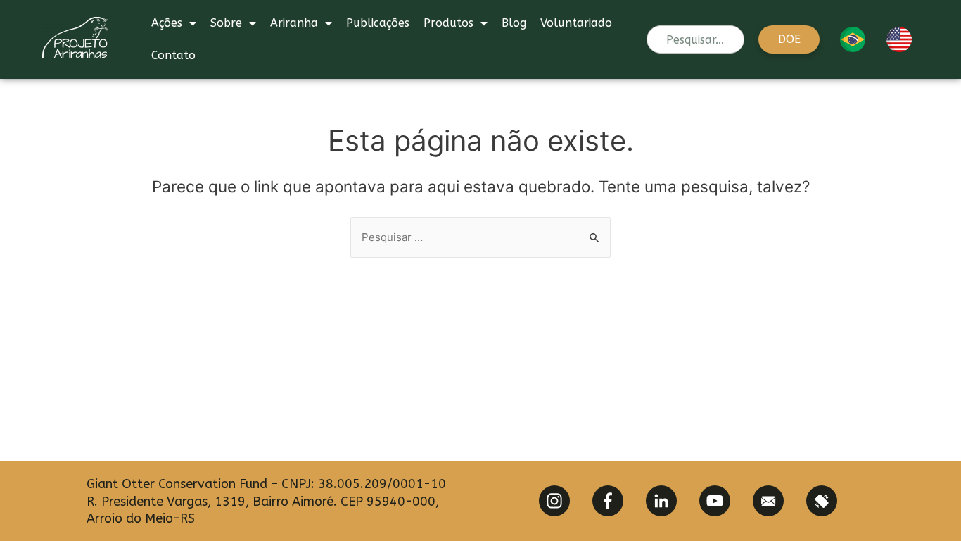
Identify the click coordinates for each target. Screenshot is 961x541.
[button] (789, 39)
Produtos (448, 23)
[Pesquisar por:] (480, 237)
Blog (514, 23)
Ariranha (294, 23)
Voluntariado (576, 23)
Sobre (226, 23)
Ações (166, 23)
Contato (173, 55)
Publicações (377, 23)
